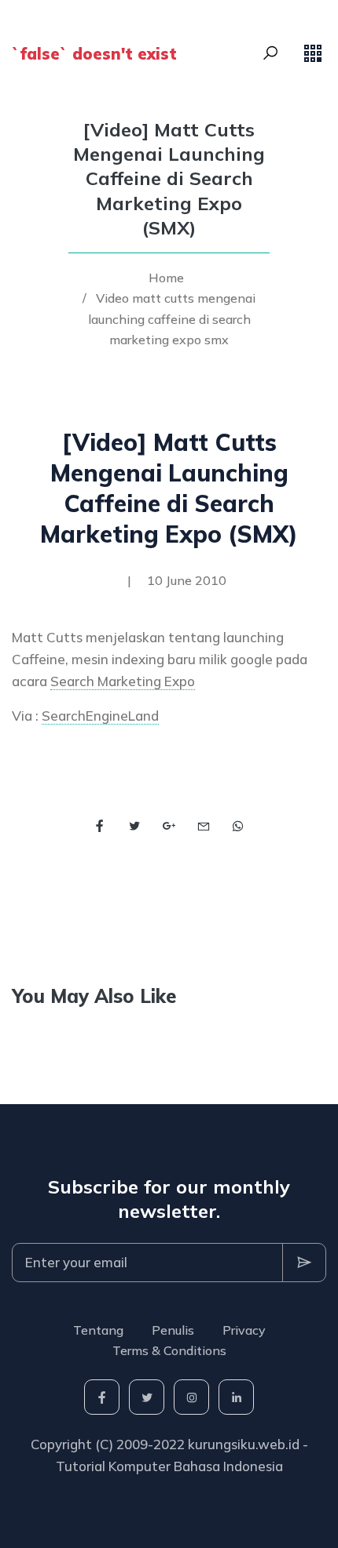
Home (166, 277)
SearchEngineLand (100, 715)
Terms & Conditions (169, 1350)
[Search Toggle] (270, 53)
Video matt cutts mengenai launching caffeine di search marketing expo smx (172, 318)
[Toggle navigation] (312, 53)
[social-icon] (101, 1397)
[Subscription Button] (304, 1262)
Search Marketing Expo (122, 681)
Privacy (244, 1330)
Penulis (173, 1330)
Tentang (98, 1330)
